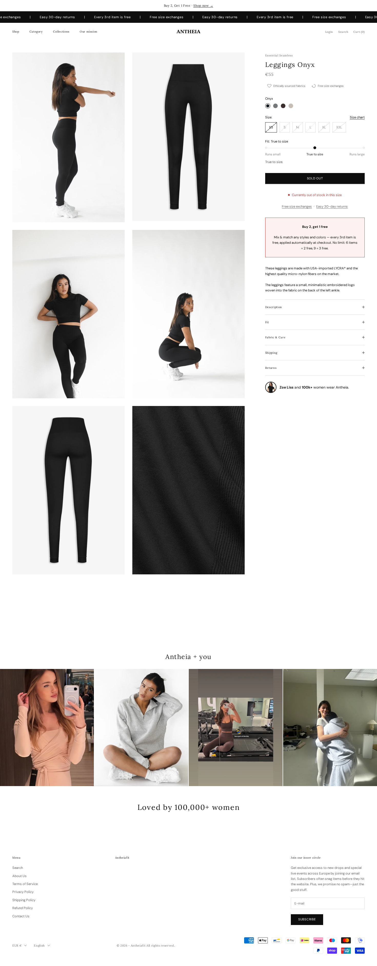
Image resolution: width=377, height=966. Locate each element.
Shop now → (203, 5)
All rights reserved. (160, 945)
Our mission (88, 31)
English (39, 945)
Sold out (315, 178)
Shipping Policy (23, 900)
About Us (19, 876)
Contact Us (20, 916)
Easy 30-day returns (332, 206)
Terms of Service (25, 884)
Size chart (357, 117)
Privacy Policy (23, 892)
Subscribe (307, 919)
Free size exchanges (297, 206)
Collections (61, 31)
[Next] (367, 727)
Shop (15, 31)
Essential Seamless (279, 55)
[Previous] (10, 727)
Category (36, 31)
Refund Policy (22, 908)
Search (17, 868)
